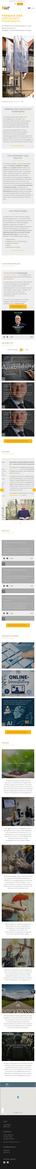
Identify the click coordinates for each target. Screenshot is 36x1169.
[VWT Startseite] (6, 8)
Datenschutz (6, 1152)
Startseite (16, 101)
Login (20, 4)
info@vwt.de (22, 1)
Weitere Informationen (18, 146)
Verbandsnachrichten (8, 495)
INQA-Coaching (6, 469)
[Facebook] (4, 1162)
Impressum (6, 1150)
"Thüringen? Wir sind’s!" (10, 275)
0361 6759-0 (14, 1)
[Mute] (7, 337)
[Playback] (4, 337)
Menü (32, 8)
